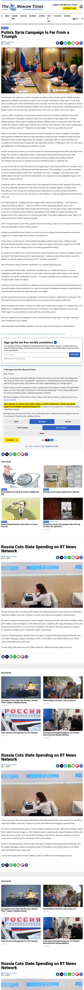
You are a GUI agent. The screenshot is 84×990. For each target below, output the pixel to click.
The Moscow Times (10, 556)
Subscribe (75, 354)
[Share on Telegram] (65, 43)
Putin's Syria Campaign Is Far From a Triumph (35, 34)
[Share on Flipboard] (77, 43)
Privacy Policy (21, 358)
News (7, 16)
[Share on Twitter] (61, 43)
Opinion (42, 16)
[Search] (82, 18)
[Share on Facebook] (57, 43)
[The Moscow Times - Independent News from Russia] (22, 7)
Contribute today (69, 8)
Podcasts (58, 16)
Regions (23, 16)
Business (32, 16)
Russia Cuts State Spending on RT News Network (38, 548)
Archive (67, 16)
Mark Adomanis (8, 42)
